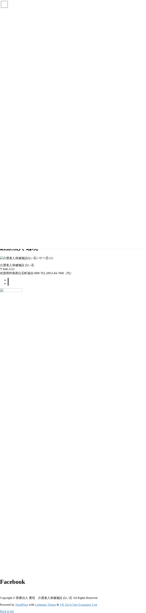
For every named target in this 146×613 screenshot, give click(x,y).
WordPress (21, 604)
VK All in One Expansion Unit (78, 604)
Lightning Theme (45, 604)
